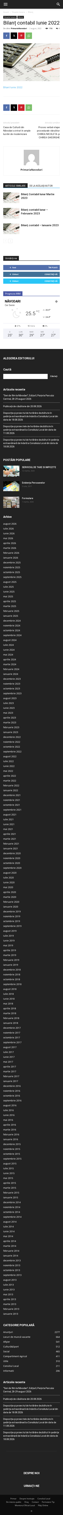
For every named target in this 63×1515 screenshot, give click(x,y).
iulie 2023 (8, 703)
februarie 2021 (11, 843)
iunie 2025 (9, 591)
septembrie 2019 (12, 926)
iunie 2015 (9, 1173)
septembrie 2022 (12, 751)
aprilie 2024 (9, 659)
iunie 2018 (9, 998)
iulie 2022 (8, 761)
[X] (14, 35)
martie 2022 (9, 780)
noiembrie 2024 (11, 625)
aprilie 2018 (9, 1008)
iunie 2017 (9, 1056)
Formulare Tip (48, 1502)
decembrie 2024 (12, 620)
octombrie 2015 (11, 1153)
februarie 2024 (11, 669)
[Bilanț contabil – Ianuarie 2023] (11, 228)
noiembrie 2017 (11, 1032)
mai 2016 (8, 1119)
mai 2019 (8, 945)
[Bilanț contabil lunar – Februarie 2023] (11, 213)
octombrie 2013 (11, 1270)
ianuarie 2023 (10, 732)
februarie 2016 (11, 1134)
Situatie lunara (18, 12)
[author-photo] (31, 165)
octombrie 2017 (11, 1037)
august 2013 (9, 1279)
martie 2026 (9, 547)
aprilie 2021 (9, 833)
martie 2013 (9, 1304)
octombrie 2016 (11, 1095)
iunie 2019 (9, 940)
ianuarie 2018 (10, 1022)
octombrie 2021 (11, 804)
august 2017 (9, 1047)
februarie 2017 (11, 1076)
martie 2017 (9, 1071)
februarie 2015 (11, 1192)
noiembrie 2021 (11, 800)
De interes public (13, 1502)
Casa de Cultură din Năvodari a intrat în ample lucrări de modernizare (17, 131)
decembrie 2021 (12, 795)
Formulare (27, 498)
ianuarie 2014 (10, 1255)
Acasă (6, 12)
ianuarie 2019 (10, 964)
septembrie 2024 (12, 635)
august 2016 (9, 1105)
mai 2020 (8, 887)
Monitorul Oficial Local (25, 1505)
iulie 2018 (8, 993)
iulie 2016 (8, 1110)
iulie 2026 (8, 528)
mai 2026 (8, 538)
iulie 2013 (8, 1284)
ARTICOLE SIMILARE (15, 186)
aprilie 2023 (9, 717)
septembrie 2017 (12, 1042)
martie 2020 (9, 896)
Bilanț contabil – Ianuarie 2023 (40, 225)
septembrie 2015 (12, 1158)
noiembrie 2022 (11, 741)
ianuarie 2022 (10, 790)
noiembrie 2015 (11, 1149)
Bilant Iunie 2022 (12, 87)
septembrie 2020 (12, 867)
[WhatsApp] (29, 35)
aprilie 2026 (9, 543)
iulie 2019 (8, 935)
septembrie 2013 (12, 1275)
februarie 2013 (11, 1308)
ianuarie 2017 (10, 1081)
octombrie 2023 (11, 688)
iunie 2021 (9, 824)
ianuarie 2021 (10, 848)
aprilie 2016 (9, 1124)
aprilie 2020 (9, 892)
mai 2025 (8, 596)
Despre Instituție (27, 1498)
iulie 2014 (8, 1226)
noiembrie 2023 (11, 683)
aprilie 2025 (9, 601)
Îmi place (53, 267)
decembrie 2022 (12, 737)
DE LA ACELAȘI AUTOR (41, 186)
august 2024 (9, 640)
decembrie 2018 (12, 969)
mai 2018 (8, 1003)
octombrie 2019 (11, 921)
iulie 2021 (8, 819)
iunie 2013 (9, 1289)
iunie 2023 (9, 707)
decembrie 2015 (12, 1144)
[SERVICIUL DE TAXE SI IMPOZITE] (11, 471)
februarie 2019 (11, 959)
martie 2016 (9, 1129)
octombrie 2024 (11, 630)
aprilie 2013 (9, 1299)
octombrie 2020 (11, 863)
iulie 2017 (8, 1052)
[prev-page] (5, 241)
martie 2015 (9, 1187)
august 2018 (9, 989)
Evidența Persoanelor (33, 482)
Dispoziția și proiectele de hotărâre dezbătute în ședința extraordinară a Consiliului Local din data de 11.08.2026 (29, 429)
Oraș (26, 1502)
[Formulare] (11, 502)
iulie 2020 (8, 877)
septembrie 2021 (12, 809)
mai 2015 (8, 1178)
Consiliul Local (43, 1498)
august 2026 (9, 523)
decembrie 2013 (12, 1260)
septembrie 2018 (12, 984)
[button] (5, 4)
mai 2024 (8, 654)
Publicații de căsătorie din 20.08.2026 (22, 406)
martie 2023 (9, 722)
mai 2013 (8, 1294)
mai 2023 (8, 712)
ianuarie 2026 (10, 557)
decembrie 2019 (12, 911)
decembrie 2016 (12, 1085)
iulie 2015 (8, 1168)
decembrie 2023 (12, 678)
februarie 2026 (11, 552)
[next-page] (10, 241)
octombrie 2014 (11, 1212)
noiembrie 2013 (11, 1265)
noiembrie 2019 (11, 916)
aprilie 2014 (9, 1241)
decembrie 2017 (12, 1027)
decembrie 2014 (12, 1202)
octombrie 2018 (11, 979)
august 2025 (9, 581)
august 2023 (9, 698)
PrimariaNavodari (19, 28)
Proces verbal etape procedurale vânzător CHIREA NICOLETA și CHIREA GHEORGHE (48, 132)
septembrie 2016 (12, 1100)
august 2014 (9, 1221)
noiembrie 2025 (11, 567)
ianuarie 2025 (10, 615)
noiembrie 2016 (11, 1090)
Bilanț (30, 12)
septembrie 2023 (12, 693)
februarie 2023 (11, 727)
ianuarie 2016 (10, 1139)
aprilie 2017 (9, 1066)
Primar (13, 1498)
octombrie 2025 (11, 572)
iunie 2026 (9, 533)
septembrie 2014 (12, 1216)
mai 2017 (8, 1061)
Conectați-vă (51, 274)
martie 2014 (9, 1245)
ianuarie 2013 (10, 1313)
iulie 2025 (8, 586)
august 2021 (9, 814)
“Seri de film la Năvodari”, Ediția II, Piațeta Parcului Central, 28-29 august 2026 (28, 397)
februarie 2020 (11, 901)
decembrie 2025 (12, 562)
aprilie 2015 (9, 1182)
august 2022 (9, 756)
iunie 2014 (9, 1231)
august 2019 (9, 930)
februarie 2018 (11, 1018)
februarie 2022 (11, 785)
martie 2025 (9, 606)
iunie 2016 (9, 1115)
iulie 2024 (8, 644)
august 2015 (9, 1163)
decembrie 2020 (12, 853)
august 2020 (9, 872)
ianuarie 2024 (10, 674)
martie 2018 (9, 1013)
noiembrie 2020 (11, 858)
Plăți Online (43, 1505)
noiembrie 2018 (11, 974)
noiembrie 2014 (11, 1207)
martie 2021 (9, 838)
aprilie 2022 (9, 775)
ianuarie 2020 (10, 906)
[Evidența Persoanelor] (11, 486)
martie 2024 (9, 664)
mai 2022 (8, 770)
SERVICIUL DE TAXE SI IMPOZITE (39, 467)
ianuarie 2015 (10, 1197)
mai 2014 (8, 1236)
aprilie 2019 (9, 950)
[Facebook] (6, 35)
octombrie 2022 (11, 746)
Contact (35, 1502)
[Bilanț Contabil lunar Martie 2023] (11, 197)
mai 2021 (8, 829)
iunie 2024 (9, 649)
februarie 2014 (11, 1250)
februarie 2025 (11, 610)
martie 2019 (9, 955)
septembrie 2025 (12, 577)
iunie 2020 (9, 882)
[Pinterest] (21, 35)
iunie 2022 (9, 766)
